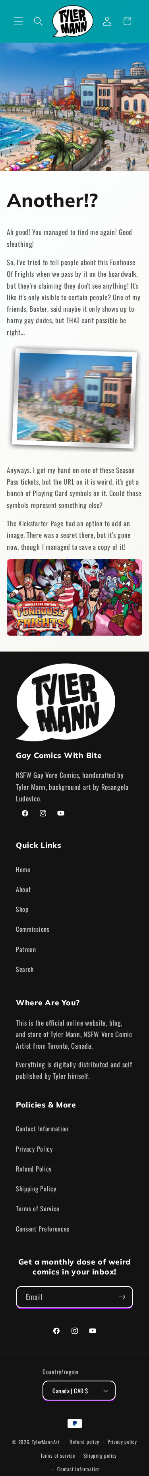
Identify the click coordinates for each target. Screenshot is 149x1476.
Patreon (26, 949)
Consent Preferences (43, 1229)
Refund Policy (34, 1168)
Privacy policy (122, 1441)
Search (25, 969)
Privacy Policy (34, 1149)
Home (23, 869)
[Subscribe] (122, 1297)
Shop (22, 909)
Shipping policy (100, 1455)
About (23, 889)
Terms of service (58, 1455)
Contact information (78, 1469)
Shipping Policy (36, 1188)
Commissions (33, 929)
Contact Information (42, 1128)
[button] (18, 21)
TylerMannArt (46, 1441)
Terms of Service (38, 1208)
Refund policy (84, 1441)
